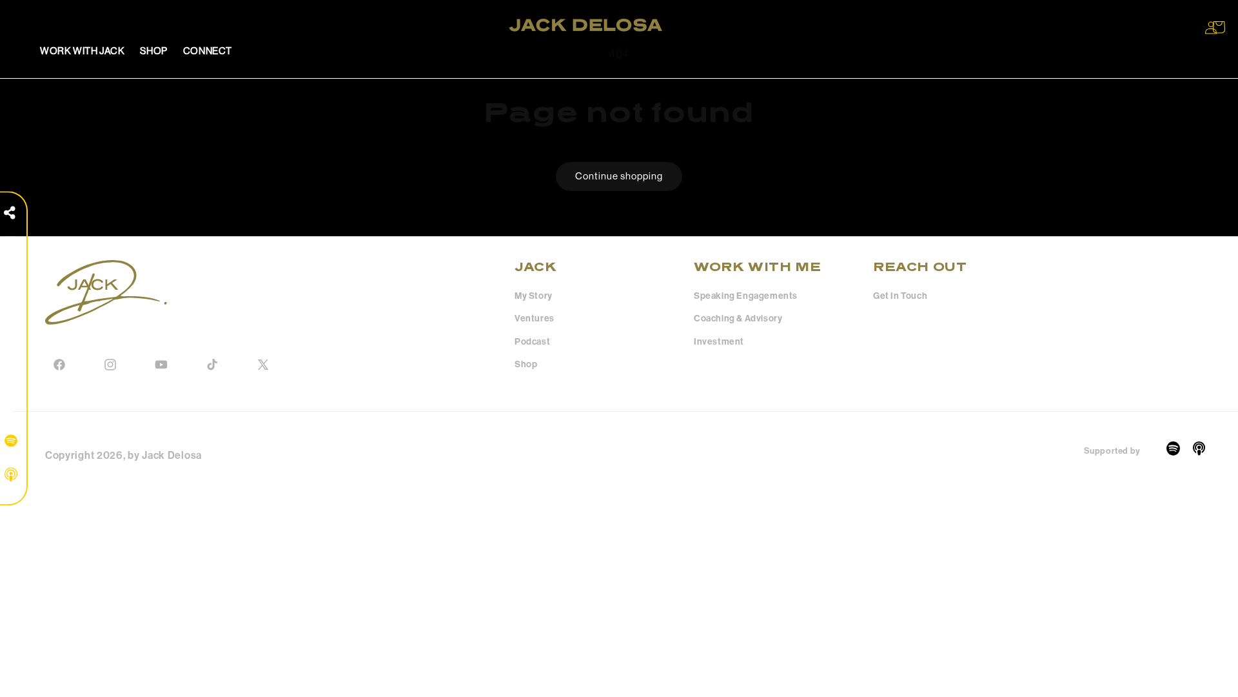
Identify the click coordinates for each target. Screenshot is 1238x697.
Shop (526, 364)
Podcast (532, 341)
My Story (534, 295)
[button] (1218, 27)
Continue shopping (619, 175)
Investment (719, 341)
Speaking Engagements (746, 295)
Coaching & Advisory (738, 318)
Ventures (535, 318)
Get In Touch (900, 295)
